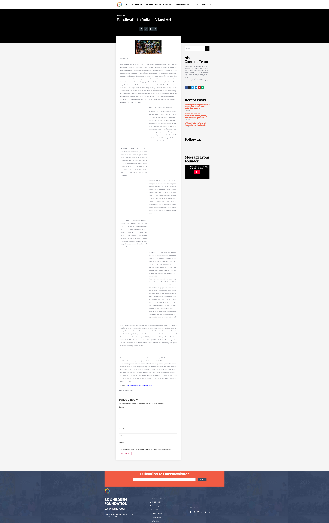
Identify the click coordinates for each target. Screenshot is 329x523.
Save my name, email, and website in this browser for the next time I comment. (146, 449)
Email (121, 436)
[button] (141, 29)
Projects (149, 4)
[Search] (207, 48)
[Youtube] (199, 87)
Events (158, 4)
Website (121, 442)
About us (129, 4)
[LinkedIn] (201, 512)
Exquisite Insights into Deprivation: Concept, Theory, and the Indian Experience (196, 116)
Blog (196, 4)
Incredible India (121, 15)
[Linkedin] (196, 87)
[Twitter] (192, 87)
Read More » (189, 110)
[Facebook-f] (186, 87)
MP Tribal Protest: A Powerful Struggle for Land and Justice (195, 124)
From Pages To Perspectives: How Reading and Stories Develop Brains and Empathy (197, 106)
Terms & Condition (157, 513)
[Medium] (202, 87)
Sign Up (202, 479)
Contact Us (206, 4)
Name (121, 429)
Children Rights (156, 517)
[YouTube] (205, 512)
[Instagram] (189, 87)
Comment (122, 407)
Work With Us (168, 4)
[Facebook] (190, 512)
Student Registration (184, 4)
